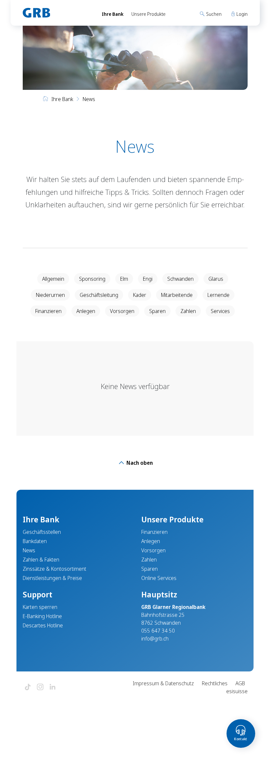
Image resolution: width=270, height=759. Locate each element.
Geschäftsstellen (42, 532)
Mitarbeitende (177, 295)
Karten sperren (40, 607)
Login (241, 14)
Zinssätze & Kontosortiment (54, 568)
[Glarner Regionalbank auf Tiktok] (28, 687)
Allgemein (53, 278)
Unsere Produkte (148, 14)
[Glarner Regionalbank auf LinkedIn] (53, 687)
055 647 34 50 (158, 630)
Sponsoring (92, 278)
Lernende (218, 295)
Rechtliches (215, 683)
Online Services (158, 578)
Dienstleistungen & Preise (52, 578)
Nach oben (139, 462)
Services (220, 311)
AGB (240, 683)
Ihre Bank (112, 14)
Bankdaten (35, 541)
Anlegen (85, 311)
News (29, 550)
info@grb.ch (155, 638)
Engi (147, 278)
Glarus (215, 278)
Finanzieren (48, 311)
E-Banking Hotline (42, 616)
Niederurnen (50, 295)
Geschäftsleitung (99, 295)
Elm (124, 278)
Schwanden (180, 278)
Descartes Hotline (43, 625)
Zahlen (188, 311)
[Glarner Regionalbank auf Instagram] (40, 687)
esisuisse (237, 691)
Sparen (157, 311)
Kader (139, 295)
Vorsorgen (122, 311)
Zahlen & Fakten (41, 559)
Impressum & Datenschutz (163, 683)
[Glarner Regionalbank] (56, 13)
